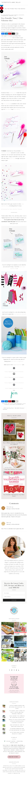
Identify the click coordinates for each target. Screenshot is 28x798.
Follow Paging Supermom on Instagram (14, 377)
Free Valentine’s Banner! (20, 314)
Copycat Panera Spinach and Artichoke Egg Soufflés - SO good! (17, 707)
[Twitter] (12, 670)
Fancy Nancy (17, 109)
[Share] (2, 34)
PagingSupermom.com (6, 37)
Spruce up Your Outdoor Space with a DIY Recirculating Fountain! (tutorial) (17, 721)
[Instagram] (16, 670)
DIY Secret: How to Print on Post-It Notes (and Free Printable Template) (17, 712)
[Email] (16, 34)
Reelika (9, 506)
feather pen (12, 158)
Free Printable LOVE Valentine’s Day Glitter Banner (14, 495)
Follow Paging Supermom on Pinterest (14, 371)
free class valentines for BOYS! (17, 45)
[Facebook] (10, 670)
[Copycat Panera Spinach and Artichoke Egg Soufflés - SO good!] (7, 628)
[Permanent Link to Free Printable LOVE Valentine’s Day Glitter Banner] (14, 492)
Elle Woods (8, 109)
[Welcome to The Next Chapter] (14, 741)
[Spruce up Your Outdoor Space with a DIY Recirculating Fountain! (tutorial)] (20, 642)
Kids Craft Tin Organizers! (17, 361)
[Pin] (9, 34)
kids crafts (12, 404)
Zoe (8, 522)
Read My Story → (14, 756)
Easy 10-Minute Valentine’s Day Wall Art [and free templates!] (14, 443)
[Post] (13, 34)
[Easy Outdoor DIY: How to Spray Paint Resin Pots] (7, 655)
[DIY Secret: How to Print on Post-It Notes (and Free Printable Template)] (20, 628)
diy (5, 8)
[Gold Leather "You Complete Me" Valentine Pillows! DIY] (7, 642)
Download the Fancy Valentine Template (12, 209)
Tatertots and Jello (11, 2)
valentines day (4, 15)
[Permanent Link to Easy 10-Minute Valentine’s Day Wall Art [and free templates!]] (14, 440)
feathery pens (13, 92)
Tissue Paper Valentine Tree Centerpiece (14, 469)
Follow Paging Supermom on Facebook (14, 382)
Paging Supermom (17, 364)
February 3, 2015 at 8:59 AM (13, 524)
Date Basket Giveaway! (19, 408)
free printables (18, 403)
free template (7, 103)
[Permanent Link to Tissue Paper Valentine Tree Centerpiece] (14, 467)
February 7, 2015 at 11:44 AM (13, 508)
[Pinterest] (14, 670)
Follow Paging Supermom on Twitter (14, 388)
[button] (26, 2)
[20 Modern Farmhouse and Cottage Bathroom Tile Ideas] (20, 655)
